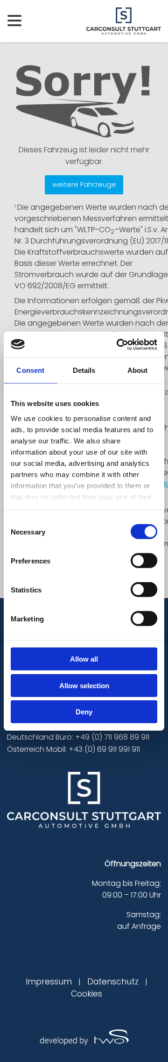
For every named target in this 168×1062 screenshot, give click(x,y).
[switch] (144, 560)
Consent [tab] (30, 370)
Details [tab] (84, 370)
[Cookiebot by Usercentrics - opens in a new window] (118, 344)
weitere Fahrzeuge (84, 184)
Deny (84, 712)
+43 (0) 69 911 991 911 (104, 749)
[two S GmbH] (84, 1036)
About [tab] (137, 370)
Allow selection (84, 685)
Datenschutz (113, 981)
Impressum (49, 981)
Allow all (84, 659)
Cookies (86, 993)
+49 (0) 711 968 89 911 (112, 737)
